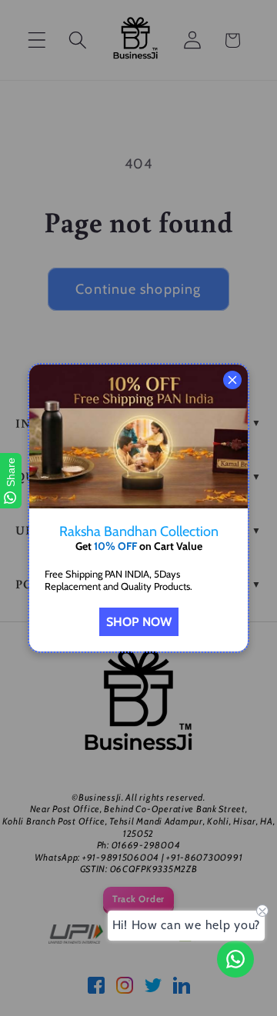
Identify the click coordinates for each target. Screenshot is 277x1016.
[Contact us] (235, 959)
